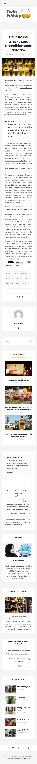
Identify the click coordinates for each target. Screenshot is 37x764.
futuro (16, 273)
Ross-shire (8, 214)
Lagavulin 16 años (23, 730)
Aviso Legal (26, 759)
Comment (11, 472)
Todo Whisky (27, 54)
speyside (24, 283)
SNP (17, 283)
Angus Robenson (19, 80)
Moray (7, 85)
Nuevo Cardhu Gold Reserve (18, 380)
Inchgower (9, 278)
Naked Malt (21, 697)
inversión (19, 278)
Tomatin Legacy (23, 719)
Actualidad (18, 33)
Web (24, 491)
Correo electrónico (18, 493)
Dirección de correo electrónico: (18, 650)
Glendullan (24, 273)
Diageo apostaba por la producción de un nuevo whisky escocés (18, 148)
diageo (8, 273)
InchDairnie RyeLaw (24, 687)
